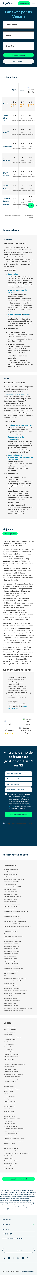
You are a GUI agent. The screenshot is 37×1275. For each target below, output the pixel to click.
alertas (26, 315)
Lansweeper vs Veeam (10, 986)
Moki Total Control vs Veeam (12, 1037)
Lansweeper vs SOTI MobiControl (14, 924)
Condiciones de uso (27, 1271)
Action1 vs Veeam (9, 1059)
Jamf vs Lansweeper (10, 877)
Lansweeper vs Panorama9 (12, 988)
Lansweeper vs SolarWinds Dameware (15, 978)
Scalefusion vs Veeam (10, 1069)
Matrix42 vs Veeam (9, 1096)
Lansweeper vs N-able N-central (13, 968)
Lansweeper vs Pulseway (11, 971)
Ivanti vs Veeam (8, 1108)
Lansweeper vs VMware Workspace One (16, 911)
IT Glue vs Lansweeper (10, 976)
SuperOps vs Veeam (10, 1099)
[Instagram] (18, 1258)
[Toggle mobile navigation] (33, 3)
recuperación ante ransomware (16, 394)
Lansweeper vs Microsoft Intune (13, 1010)
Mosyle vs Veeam (9, 1047)
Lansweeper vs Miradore (11, 874)
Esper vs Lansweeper (10, 901)
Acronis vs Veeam (9, 1114)
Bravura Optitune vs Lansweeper (13, 995)
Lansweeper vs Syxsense (11, 948)
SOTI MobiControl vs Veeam (12, 1076)
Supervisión (13, 274)
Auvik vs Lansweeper (10, 956)
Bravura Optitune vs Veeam (12, 1131)
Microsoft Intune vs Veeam (12, 1151)
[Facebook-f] (14, 1258)
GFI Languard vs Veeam (11, 1056)
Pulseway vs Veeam (9, 1106)
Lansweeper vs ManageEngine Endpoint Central (18, 1008)
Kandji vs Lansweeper (10, 884)
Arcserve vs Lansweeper (11, 963)
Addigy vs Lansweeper (10, 889)
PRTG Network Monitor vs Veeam (13, 1141)
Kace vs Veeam (8, 1061)
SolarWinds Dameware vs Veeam (14, 1128)
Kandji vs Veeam (9, 1044)
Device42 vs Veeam (10, 1027)
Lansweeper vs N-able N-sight (13, 981)
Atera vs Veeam (8, 1146)
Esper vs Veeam (8, 1049)
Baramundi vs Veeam (10, 1081)
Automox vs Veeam (9, 1123)
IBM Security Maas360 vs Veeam (13, 1074)
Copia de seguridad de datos (20, 425)
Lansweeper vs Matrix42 (11, 943)
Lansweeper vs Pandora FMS (12, 919)
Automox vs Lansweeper (11, 894)
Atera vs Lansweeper (10, 1003)
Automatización (14, 315)
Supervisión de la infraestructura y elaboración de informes (20, 457)
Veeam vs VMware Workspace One (14, 1064)
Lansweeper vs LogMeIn (11, 1005)
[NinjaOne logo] (7, 3)
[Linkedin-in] (4, 1258)
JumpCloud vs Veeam (10, 1029)
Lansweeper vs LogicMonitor (12, 951)
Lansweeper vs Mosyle (10, 899)
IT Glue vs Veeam (9, 1111)
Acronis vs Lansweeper (10, 891)
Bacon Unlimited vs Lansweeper (13, 936)
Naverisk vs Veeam (9, 1116)
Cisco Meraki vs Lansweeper (12, 904)
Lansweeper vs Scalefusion (12, 916)
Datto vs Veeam (8, 1121)
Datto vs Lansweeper (10, 983)
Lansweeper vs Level (10, 939)
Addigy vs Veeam (9, 1052)
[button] (6, 693)
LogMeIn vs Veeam (9, 1143)
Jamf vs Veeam (8, 1034)
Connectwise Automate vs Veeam (14, 1138)
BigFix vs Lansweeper (10, 961)
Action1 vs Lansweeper (10, 906)
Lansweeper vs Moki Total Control (14, 879)
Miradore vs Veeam (9, 1032)
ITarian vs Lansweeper (10, 933)
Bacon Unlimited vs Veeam (12, 1089)
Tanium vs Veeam (9, 1166)
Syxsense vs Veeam (10, 1101)
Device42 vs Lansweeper (11, 869)
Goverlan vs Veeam (9, 1156)
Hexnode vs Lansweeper (11, 931)
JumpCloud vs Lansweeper (12, 872)
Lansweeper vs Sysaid (10, 914)
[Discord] (23, 1258)
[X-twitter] (28, 1258)
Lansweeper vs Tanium (10, 958)
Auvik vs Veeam (8, 1158)
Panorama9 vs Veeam (10, 1126)
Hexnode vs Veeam (9, 1084)
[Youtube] (9, 1258)
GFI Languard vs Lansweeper (12, 896)
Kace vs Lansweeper (10, 909)
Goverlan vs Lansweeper (11, 953)
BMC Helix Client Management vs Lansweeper (17, 926)
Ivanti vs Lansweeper (10, 973)
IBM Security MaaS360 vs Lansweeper (15, 921)
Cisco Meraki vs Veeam (11, 1042)
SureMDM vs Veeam (10, 1039)
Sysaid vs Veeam (9, 1066)
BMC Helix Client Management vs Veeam (16, 1079)
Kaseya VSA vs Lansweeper (12, 1000)
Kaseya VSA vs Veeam (10, 1136)
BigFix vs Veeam (8, 1168)
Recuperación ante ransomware (16, 438)
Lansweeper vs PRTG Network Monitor (15, 993)
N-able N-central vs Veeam (12, 1118)
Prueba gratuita (24, 3)
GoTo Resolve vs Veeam (11, 1094)
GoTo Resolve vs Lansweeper (12, 941)
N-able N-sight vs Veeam (11, 1160)
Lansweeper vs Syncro (10, 998)
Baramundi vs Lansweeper (11, 929)
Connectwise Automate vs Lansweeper (15, 990)
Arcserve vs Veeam (9, 1104)
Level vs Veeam (8, 1091)
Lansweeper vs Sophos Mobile (12, 886)
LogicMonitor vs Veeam (11, 1148)
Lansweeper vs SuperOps (11, 946)
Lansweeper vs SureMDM (11, 881)
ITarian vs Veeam (9, 1086)
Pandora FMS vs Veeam (11, 1071)
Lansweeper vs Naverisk (11, 966)
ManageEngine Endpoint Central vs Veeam (16, 1153)
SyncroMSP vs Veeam (10, 1133)
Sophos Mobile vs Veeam (11, 1054)
